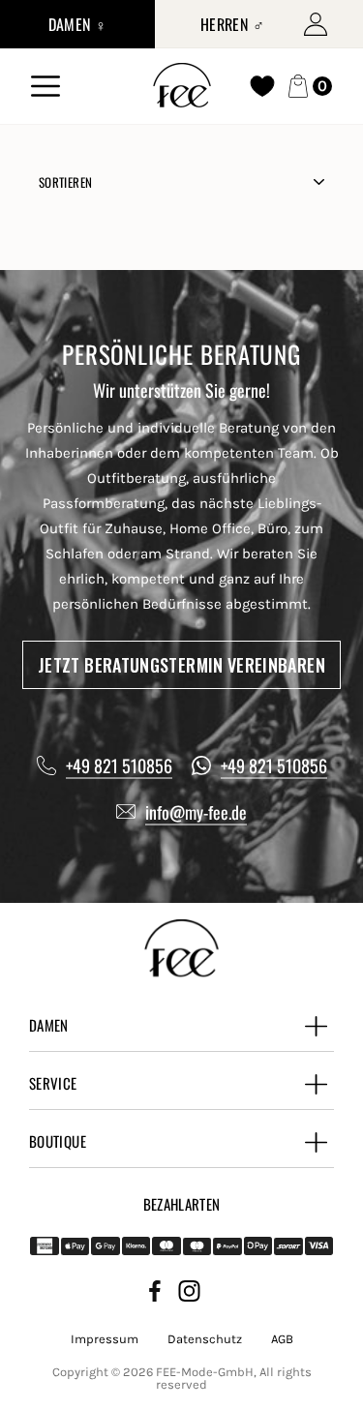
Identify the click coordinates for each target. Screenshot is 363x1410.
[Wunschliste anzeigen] (262, 86)
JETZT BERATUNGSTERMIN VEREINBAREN (181, 664)
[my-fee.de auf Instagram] (189, 1294)
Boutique (57, 1141)
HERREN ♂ (232, 24)
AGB (282, 1339)
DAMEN (49, 1024)
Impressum (104, 1339)
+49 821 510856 (119, 765)
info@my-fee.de (196, 812)
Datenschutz (204, 1339)
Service (53, 1083)
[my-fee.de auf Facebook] (155, 1294)
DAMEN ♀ (77, 24)
